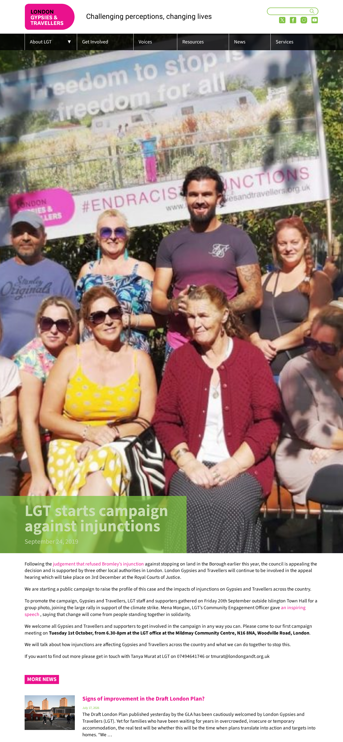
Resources (193, 41)
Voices (145, 41)
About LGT (41, 41)
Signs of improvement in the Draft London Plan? (143, 699)
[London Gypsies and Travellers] (50, 17)
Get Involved (95, 41)
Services (284, 41)
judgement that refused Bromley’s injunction (98, 563)
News (239, 41)
